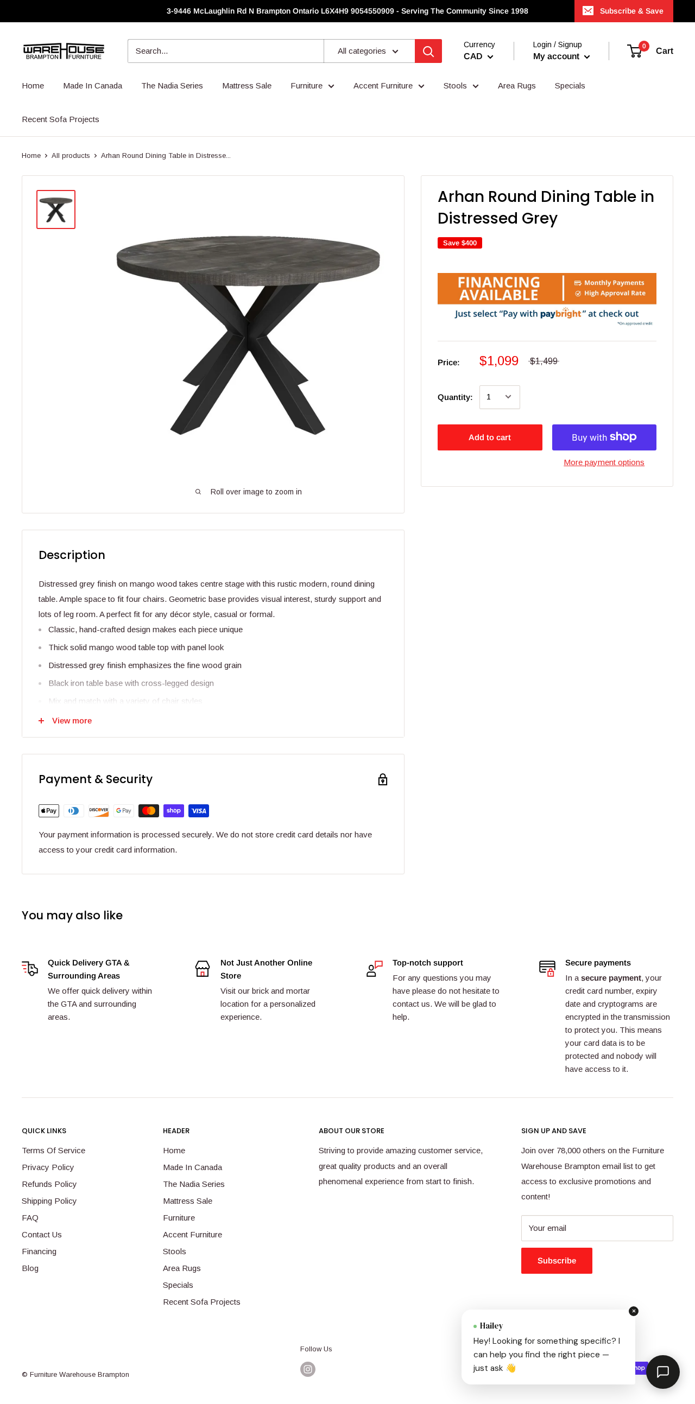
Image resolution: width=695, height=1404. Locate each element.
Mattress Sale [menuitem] (246, 85)
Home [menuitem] (33, 85)
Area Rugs (182, 1268)
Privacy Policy (48, 1167)
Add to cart (490, 436)
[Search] (428, 51)
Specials (178, 1284)
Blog (30, 1268)
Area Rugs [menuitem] (517, 85)
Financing (39, 1251)
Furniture (179, 1217)
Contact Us (42, 1234)
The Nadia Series (194, 1184)
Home (31, 155)
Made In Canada (192, 1167)
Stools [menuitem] (455, 85)
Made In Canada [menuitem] (92, 85)
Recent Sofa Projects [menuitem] (60, 119)
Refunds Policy (49, 1184)
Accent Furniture (192, 1234)
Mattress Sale (187, 1200)
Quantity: (455, 396)
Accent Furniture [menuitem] (383, 85)
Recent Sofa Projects (202, 1301)
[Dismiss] (634, 1311)
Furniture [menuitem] (306, 85)
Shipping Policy (49, 1200)
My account (557, 56)
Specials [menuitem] (570, 85)
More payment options (604, 461)
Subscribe (557, 1260)
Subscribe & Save (632, 11)
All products (71, 155)
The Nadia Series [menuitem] (172, 85)
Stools (174, 1251)
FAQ (30, 1217)
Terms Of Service (53, 1150)
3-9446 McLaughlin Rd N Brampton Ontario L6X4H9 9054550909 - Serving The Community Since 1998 (347, 11)
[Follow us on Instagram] (307, 1369)
